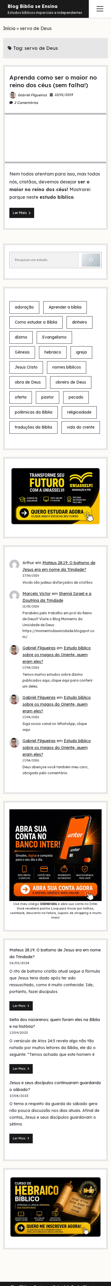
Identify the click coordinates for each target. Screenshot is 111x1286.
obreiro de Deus (71, 382)
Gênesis (22, 352)
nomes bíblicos (66, 367)
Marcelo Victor (36, 593)
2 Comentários (26, 102)
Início (9, 28)
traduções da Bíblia (33, 427)
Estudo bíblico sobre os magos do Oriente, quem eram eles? (56, 654)
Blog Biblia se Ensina (32, 6)
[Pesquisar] (91, 260)
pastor (47, 397)
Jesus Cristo (26, 367)
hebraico (52, 352)
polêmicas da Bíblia (33, 412)
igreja (81, 352)
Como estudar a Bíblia (36, 322)
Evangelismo (54, 337)
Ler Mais (23, 214)
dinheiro (79, 322)
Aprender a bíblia (65, 307)
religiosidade (79, 412)
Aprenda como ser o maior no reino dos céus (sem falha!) (53, 81)
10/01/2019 (63, 95)
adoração (24, 307)
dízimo (21, 337)
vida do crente (80, 427)
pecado (76, 397)
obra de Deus (28, 382)
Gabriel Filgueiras (32, 95)
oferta (20, 397)
